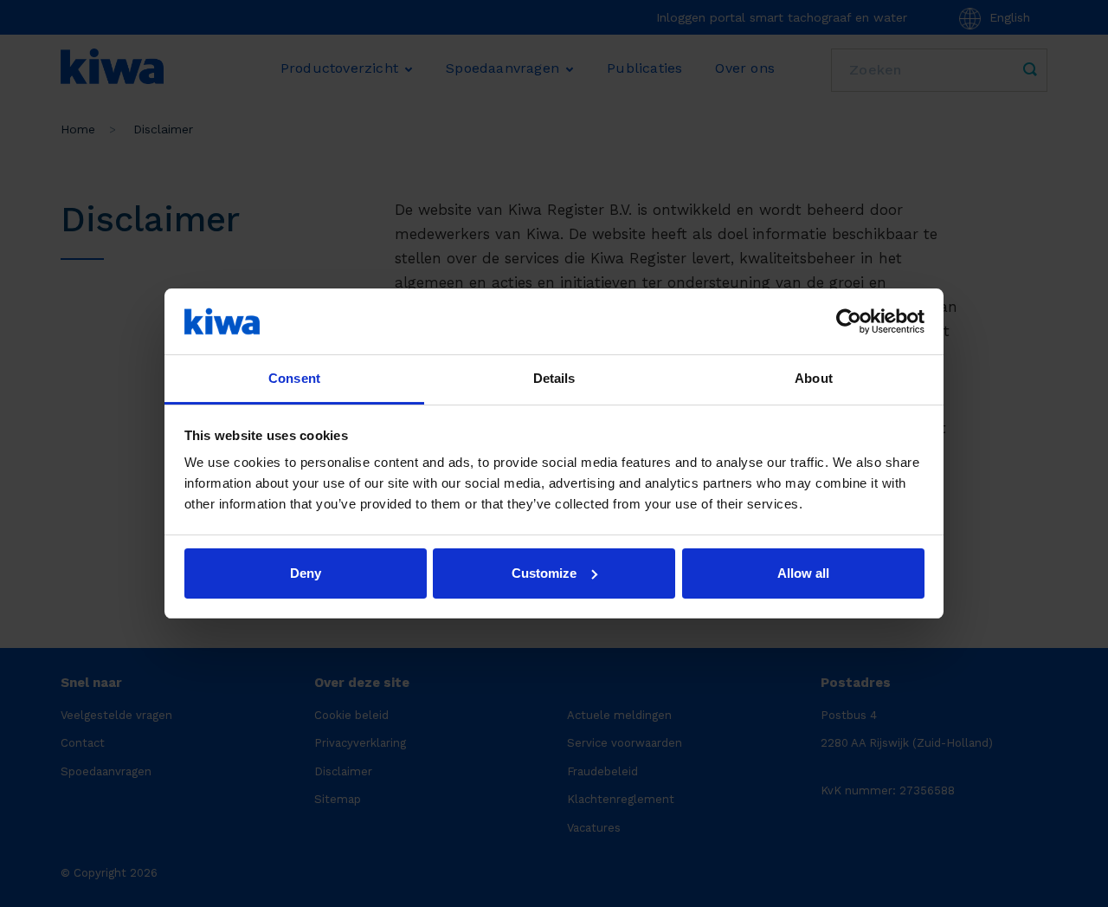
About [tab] (814, 378)
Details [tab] (554, 378)
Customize (544, 573)
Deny (305, 573)
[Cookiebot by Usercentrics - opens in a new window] (848, 321)
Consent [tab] (294, 378)
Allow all (803, 573)
